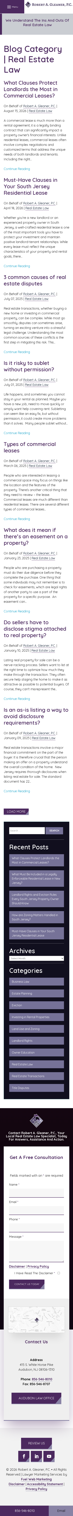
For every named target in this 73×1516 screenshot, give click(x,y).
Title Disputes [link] (20, 1088)
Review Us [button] (36, 1443)
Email (13, 1202)
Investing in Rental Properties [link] (30, 1017)
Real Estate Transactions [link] (28, 1076)
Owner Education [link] (23, 1052)
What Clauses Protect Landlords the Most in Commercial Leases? (31, 89)
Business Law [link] (20, 981)
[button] (12, 7)
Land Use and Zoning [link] (26, 1029)
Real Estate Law (40, 111)
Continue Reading (17, 169)
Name (14, 1184)
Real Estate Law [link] (22, 1064)
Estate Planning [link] (22, 993)
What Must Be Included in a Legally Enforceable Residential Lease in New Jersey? (36, 878)
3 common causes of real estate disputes (35, 280)
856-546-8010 (42, 1379)
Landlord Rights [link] (22, 1040)
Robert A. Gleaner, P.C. (39, 106)
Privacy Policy (38, 1266)
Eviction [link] (17, 1005)
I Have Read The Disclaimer (34, 1273)
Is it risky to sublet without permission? (29, 366)
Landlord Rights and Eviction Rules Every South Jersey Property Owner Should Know (35, 899)
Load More (16, 811)
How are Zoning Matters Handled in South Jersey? (35, 917)
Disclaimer (17, 1266)
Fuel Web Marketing (36, 1479)
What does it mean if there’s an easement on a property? (36, 536)
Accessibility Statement (45, 1484)
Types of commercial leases (30, 447)
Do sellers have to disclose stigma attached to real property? (35, 629)
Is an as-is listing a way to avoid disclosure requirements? (36, 716)
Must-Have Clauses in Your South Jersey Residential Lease (30, 186)
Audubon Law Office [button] (36, 1398)
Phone (14, 1219)
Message (16, 1236)
